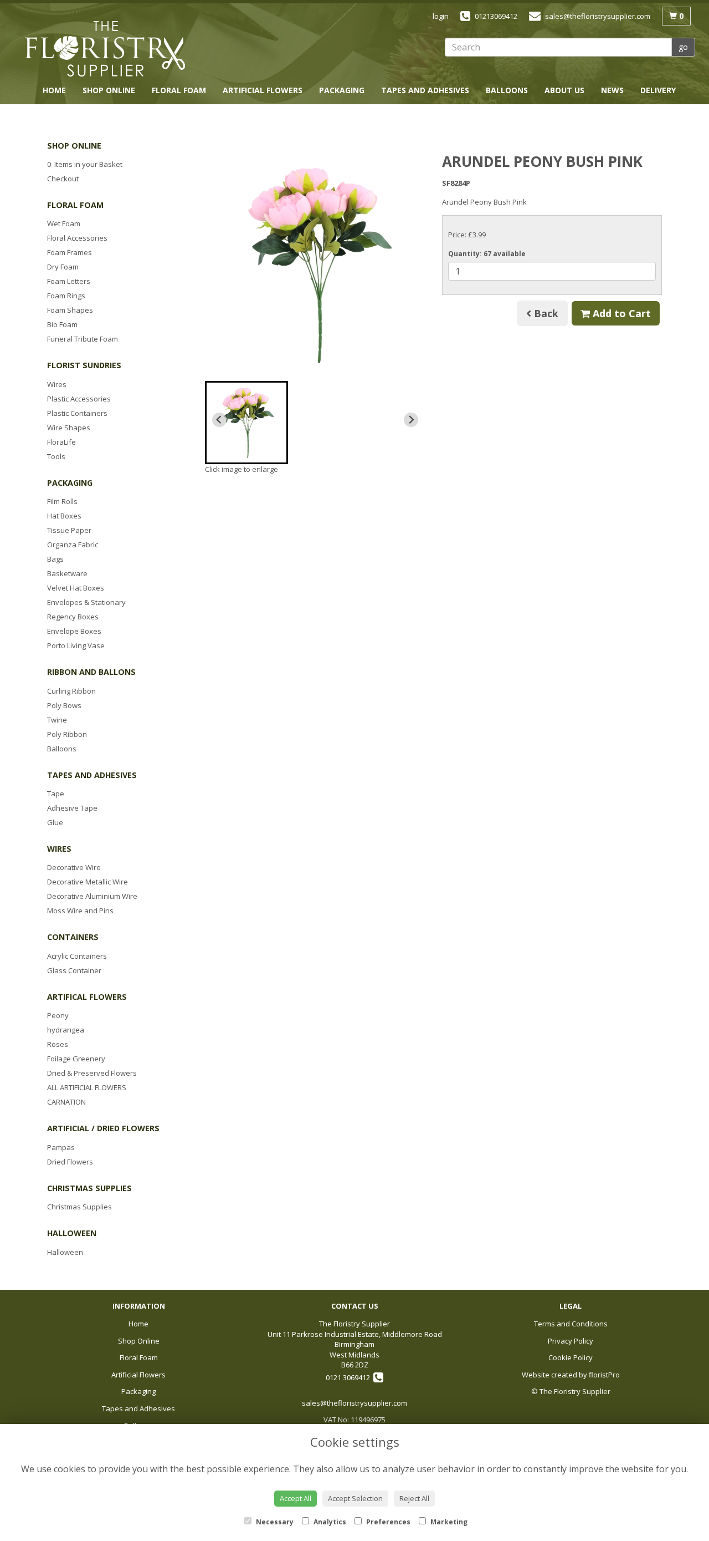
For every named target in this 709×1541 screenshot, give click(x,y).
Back (544, 313)
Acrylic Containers (77, 956)
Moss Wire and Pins (80, 911)
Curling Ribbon (71, 691)
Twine (57, 720)
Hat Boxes (64, 516)
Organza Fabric (72, 545)
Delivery (658, 90)
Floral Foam (179, 90)
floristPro (604, 1375)
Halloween (65, 1252)
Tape (55, 794)
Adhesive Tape (72, 808)
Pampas (61, 1147)
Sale (666, 109)
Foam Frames (69, 252)
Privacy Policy (570, 1341)
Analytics (329, 1522)
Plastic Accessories (79, 399)
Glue (55, 822)
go (683, 47)
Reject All (414, 1498)
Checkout (63, 179)
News (612, 90)
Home (54, 90)
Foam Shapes (70, 310)
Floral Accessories (77, 238)
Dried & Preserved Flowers (92, 1073)
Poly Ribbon (67, 734)
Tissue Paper (69, 530)
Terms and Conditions (571, 1324)
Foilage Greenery (76, 1059)
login (441, 16)
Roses (57, 1044)
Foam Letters (68, 281)
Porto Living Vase (76, 645)
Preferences (387, 1522)
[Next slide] (411, 420)
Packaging (341, 90)
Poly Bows (64, 705)
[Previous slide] (219, 420)
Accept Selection (355, 1498)
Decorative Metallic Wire (87, 882)
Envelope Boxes (74, 631)
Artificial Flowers (262, 90)
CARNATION (66, 1102)
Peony (58, 1015)
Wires (56, 384)
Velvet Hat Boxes (75, 588)
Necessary (274, 1522)
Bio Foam (62, 324)
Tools (56, 456)
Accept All (295, 1498)
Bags (55, 559)
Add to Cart (620, 313)
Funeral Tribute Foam (82, 339)
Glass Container (74, 970)
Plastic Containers (77, 413)
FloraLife (61, 442)
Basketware (67, 573)
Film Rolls (62, 501)
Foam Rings (66, 296)
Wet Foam (63, 223)
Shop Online (109, 90)
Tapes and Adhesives (425, 90)
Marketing (448, 1522)
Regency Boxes (73, 617)
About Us (564, 90)
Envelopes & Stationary (86, 602)
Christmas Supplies (79, 1207)
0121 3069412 (349, 1377)
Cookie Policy (570, 1357)
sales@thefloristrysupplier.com (354, 1403)
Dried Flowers (70, 1162)
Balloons (507, 90)
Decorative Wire (74, 867)
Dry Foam (63, 267)
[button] (246, 422)
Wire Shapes (68, 428)
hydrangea (65, 1030)
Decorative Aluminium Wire (92, 896)
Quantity (487, 253)
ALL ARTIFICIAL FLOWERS (86, 1087)
